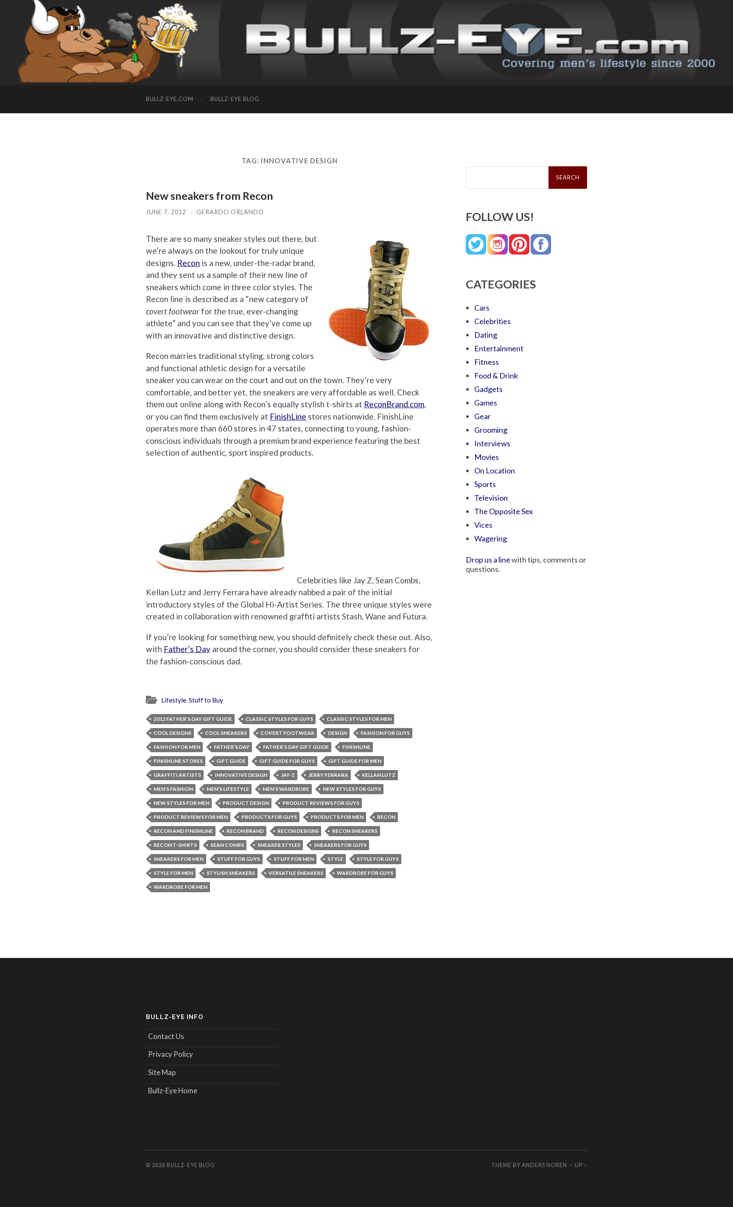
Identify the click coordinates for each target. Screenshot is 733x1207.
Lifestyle (173, 700)
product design (246, 803)
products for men (337, 817)
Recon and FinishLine (183, 831)
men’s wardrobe (286, 789)
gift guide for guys (287, 761)
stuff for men (294, 859)
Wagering (490, 538)
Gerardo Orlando (230, 212)
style (335, 859)
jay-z (288, 775)
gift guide (231, 761)
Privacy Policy (170, 1054)
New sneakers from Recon (209, 195)
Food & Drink (496, 375)
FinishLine (288, 416)
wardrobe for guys (365, 873)
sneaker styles (278, 845)
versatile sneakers (296, 873)
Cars (482, 307)
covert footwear (287, 733)
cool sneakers (226, 733)
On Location (494, 470)
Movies (486, 457)
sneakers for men (179, 859)
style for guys (378, 859)
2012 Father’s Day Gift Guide (193, 719)
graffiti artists (177, 775)
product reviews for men (191, 817)
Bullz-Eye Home (172, 1090)
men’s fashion (173, 789)
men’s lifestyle (228, 789)
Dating (485, 334)
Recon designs (298, 831)
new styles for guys (352, 789)
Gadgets (488, 389)
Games (485, 402)
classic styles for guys (279, 719)
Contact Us (166, 1036)
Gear (482, 416)
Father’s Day (187, 649)
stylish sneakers (231, 873)
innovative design (241, 775)
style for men (173, 873)
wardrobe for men (180, 887)
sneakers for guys (340, 845)
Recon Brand (245, 831)
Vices (483, 524)
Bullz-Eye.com (169, 98)
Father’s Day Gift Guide (296, 747)
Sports (485, 484)
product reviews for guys (321, 803)
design (337, 733)
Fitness (486, 362)
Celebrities (492, 321)
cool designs (172, 733)
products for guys (269, 817)
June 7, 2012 (166, 212)
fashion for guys (385, 733)
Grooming (490, 429)
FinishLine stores (178, 761)
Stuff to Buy (206, 700)
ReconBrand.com (394, 404)
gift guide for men (354, 761)
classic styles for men (359, 719)
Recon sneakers (355, 831)
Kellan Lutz (378, 775)
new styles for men (181, 803)
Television (491, 497)
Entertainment (498, 348)
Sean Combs (227, 845)
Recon (188, 263)
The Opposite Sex (503, 511)
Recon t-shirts (175, 845)
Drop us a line (488, 559)
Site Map (162, 1072)
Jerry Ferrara (328, 775)
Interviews (492, 443)
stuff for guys (238, 859)
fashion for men (177, 747)
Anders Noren (544, 1165)
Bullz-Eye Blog (234, 98)
